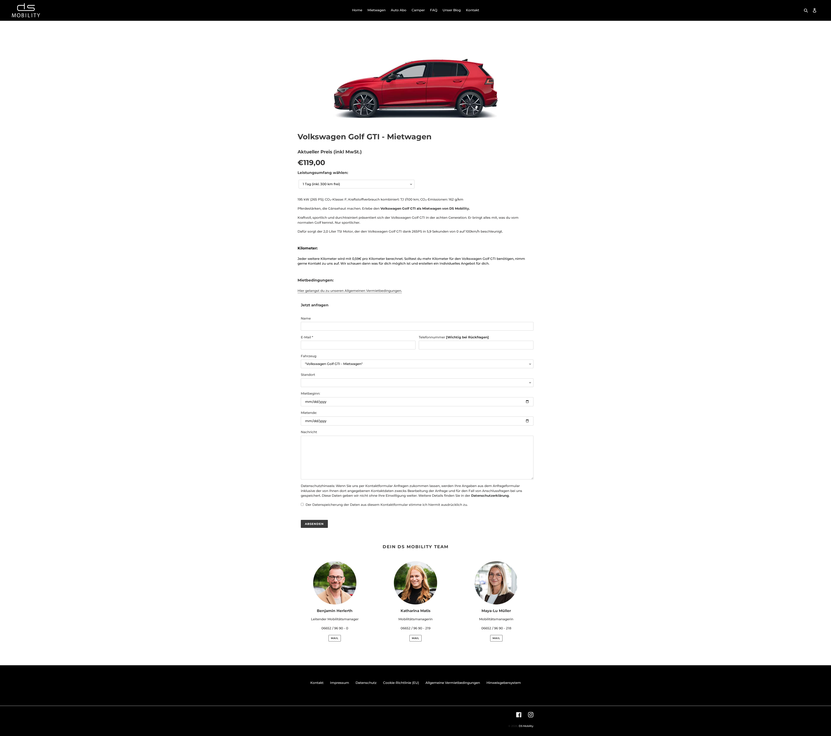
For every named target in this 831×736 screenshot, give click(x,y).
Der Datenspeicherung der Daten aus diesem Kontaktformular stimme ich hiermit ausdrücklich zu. (387, 505)
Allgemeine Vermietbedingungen (452, 683)
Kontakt (317, 683)
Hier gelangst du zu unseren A (350, 291)
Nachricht (309, 432)
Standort (308, 375)
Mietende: (309, 413)
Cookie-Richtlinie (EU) (401, 683)
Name (306, 318)
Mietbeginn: (310, 393)
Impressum (339, 683)
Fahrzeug (308, 356)
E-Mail (307, 337)
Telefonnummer (454, 337)
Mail (334, 638)
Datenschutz (366, 683)
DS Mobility (526, 726)
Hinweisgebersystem (503, 683)
